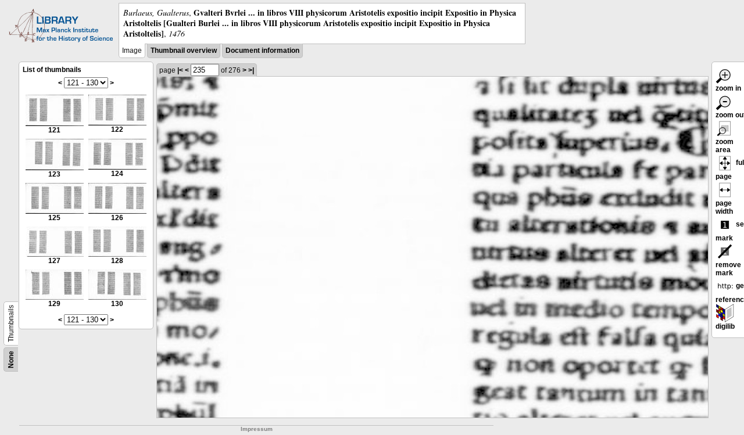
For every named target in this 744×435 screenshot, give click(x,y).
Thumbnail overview (184, 50)
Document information (262, 50)
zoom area (725, 146)
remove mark (728, 269)
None (11, 359)
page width (724, 207)
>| (251, 70)
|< (180, 70)
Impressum (257, 429)
